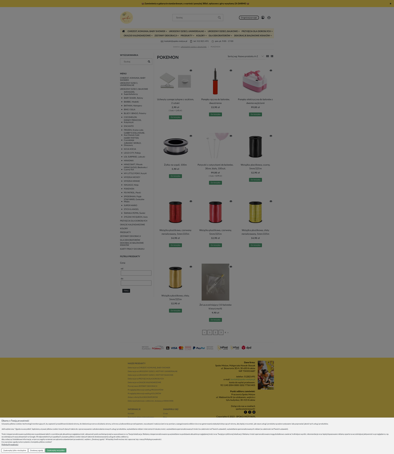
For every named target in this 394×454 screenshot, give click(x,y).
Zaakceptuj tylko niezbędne (14, 450)
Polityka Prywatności (10, 444)
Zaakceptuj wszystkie (56, 450)
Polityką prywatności (153, 439)
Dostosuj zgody (36, 450)
